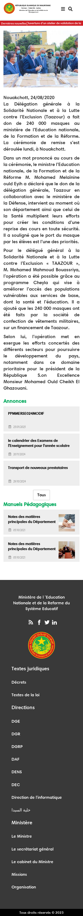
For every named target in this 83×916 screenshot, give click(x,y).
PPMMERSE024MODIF (26, 413)
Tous (41, 494)
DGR (16, 733)
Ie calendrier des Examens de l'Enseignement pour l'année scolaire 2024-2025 (39, 445)
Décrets (19, 682)
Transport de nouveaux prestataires (38, 467)
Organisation (24, 887)
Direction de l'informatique (37, 797)
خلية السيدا (21, 810)
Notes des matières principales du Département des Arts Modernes (32, 521)
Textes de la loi (25, 694)
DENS (17, 771)
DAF (15, 759)
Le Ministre (22, 836)
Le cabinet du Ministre (32, 861)
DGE (16, 721)
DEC (16, 784)
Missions (19, 874)
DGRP (17, 746)
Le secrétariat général (32, 849)
